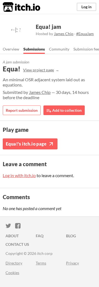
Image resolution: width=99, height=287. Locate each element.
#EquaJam (85, 33)
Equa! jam (48, 26)
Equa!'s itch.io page (26, 143)
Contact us (17, 244)
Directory (14, 263)
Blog (71, 235)
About (12, 235)
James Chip (63, 33)
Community (59, 49)
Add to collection (66, 110)
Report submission (22, 110)
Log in (86, 6)
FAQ (39, 235)
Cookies (12, 272)
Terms (41, 263)
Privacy (72, 263)
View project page (38, 70)
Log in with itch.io (19, 175)
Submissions (34, 49)
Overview (11, 49)
